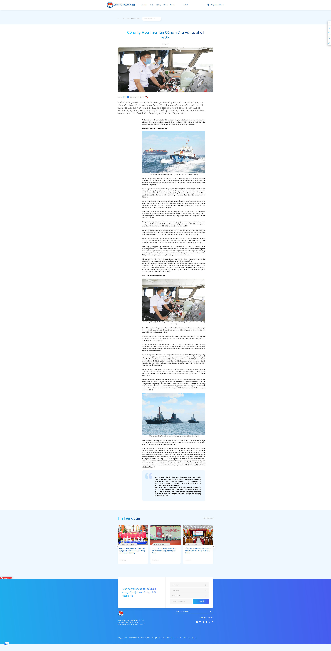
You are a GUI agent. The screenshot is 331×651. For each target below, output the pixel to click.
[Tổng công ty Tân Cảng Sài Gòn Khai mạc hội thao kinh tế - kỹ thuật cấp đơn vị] (198, 535)
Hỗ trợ (165, 5)
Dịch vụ (158, 5)
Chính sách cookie (185, 638)
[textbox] (151, 19)
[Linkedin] (206, 622)
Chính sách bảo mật (172, 638)
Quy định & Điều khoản (158, 638)
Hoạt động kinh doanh (129, 544)
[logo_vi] (121, 5)
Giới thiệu (144, 5)
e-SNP (186, 5)
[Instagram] (203, 622)
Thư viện (172, 5)
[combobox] (151, 19)
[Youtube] (200, 622)
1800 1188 (210, 618)
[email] (212, 622)
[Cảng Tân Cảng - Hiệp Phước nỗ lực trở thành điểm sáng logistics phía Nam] (165, 535)
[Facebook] (128, 97)
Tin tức (152, 5)
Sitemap (194, 638)
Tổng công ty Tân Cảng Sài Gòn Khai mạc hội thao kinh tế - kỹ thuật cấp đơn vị (197, 550)
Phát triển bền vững (193, 544)
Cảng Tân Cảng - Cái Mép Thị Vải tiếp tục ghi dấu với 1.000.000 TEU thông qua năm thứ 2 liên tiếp (132, 550)
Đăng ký (221, 5)
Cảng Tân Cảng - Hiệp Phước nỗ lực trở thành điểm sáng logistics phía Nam (164, 550)
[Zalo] (124, 97)
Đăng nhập (214, 5)
